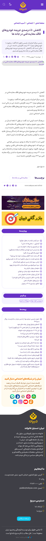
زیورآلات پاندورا (24, 301)
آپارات (28, 396)
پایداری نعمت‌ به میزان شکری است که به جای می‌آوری (22, 259)
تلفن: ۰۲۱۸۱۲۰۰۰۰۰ (36, 483)
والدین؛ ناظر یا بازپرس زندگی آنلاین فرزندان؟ (25, 277)
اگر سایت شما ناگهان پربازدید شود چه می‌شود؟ (24, 256)
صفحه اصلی (39, 23)
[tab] (23, 231)
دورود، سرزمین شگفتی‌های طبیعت (28, 336)
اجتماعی (30, 23)
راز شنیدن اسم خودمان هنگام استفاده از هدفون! (24, 250)
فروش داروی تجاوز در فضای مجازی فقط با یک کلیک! (23, 358)
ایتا (31, 402)
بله (12, 396)
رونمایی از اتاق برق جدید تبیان (29, 349)
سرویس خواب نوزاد (36, 301)
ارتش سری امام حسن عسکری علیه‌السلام (26, 262)
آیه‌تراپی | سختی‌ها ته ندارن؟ (30, 243)
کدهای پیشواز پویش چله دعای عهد (28, 324)
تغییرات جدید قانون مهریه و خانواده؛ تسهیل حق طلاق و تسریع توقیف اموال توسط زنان (21, 365)
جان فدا (36, 340)
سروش (17, 396)
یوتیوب (25, 402)
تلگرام (15, 402)
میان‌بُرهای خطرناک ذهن (31, 280)
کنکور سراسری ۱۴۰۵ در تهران (30, 283)
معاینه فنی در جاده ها (20, 177)
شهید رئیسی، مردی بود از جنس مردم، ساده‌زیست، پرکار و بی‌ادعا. (22, 320)
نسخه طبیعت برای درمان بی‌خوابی (28, 271)
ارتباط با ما (38, 506)
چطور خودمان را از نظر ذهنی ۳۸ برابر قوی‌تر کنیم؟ (24, 327)
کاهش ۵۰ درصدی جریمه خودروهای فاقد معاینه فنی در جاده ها (21, 32)
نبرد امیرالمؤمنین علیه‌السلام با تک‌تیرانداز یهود (24, 265)
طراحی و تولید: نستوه (22, 537)
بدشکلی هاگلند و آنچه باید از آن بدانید (27, 361)
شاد (33, 396)
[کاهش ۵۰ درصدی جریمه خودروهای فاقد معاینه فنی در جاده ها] (23, 63)
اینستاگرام (20, 402)
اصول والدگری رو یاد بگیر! (31, 253)
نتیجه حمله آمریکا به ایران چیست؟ (28, 346)
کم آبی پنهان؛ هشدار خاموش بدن (28, 274)
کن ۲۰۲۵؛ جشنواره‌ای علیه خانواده (28, 330)
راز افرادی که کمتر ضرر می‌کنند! (29, 333)
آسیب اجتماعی (19, 23)
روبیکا (23, 396)
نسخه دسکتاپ (23, 518)
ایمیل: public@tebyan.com (31, 488)
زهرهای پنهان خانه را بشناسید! (29, 352)
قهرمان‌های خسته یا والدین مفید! (28, 355)
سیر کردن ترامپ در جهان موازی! (29, 240)
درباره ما (39, 511)
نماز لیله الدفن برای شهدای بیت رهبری (27, 343)
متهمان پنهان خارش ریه (31, 268)
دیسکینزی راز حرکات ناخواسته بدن (28, 247)
